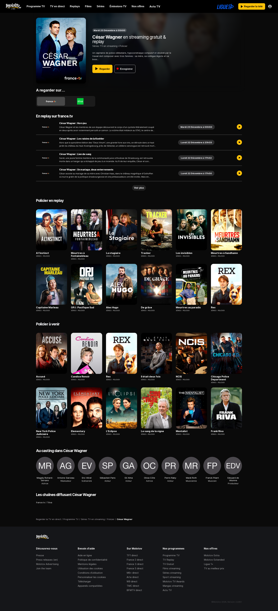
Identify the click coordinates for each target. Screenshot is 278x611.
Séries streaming (172, 572)
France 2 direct (135, 559)
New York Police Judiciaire (46, 433)
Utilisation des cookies (90, 568)
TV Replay (168, 559)
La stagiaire (113, 253)
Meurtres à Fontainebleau (79, 254)
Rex (213, 307)
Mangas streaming (173, 585)
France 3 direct (135, 564)
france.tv (40, 502)
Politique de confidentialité (92, 559)
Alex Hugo (112, 307)
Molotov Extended (214, 559)
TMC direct (133, 585)
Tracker (146, 253)
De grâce (146, 307)
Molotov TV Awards (174, 581)
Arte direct (133, 577)
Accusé (40, 376)
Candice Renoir (80, 376)
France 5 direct (135, 568)
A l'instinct (42, 253)
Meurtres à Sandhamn (224, 253)
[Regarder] (239, 127)
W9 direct (132, 581)
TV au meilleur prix (214, 568)
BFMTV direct (134, 590)
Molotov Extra (211, 555)
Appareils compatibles (90, 585)
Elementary (78, 431)
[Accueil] (13, 6)
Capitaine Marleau (47, 307)
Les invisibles (184, 253)
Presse (40, 555)
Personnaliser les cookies (92, 577)
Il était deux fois (151, 376)
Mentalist (182, 431)
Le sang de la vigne (152, 431)
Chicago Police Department (220, 378)
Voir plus (139, 187)
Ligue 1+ (208, 564)
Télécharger (84, 581)
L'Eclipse (111, 431)
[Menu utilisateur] (270, 6)
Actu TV (167, 590)
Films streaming (171, 568)
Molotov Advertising (47, 564)
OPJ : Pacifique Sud (82, 307)
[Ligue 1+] (225, 6)
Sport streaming (172, 577)
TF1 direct (132, 555)
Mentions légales (87, 564)
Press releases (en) (47, 559)
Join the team (43, 568)
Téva (49, 502)
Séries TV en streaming (104, 46)
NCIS (179, 376)
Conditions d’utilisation (90, 572)
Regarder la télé (253, 6)
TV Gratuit (168, 564)
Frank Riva (217, 431)
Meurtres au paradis (188, 307)
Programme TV (171, 555)
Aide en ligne (85, 555)
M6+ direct (133, 572)
